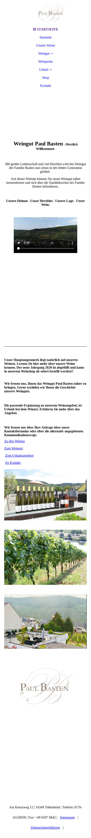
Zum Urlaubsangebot (19, 455)
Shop (45, 77)
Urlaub (43, 69)
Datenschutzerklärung (45, 827)
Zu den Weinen (14, 441)
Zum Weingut (13, 448)
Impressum (67, 817)
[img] (45, 12)
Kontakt (45, 85)
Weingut (44, 53)
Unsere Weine (45, 45)
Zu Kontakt (13, 463)
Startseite (46, 37)
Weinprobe (45, 61)
